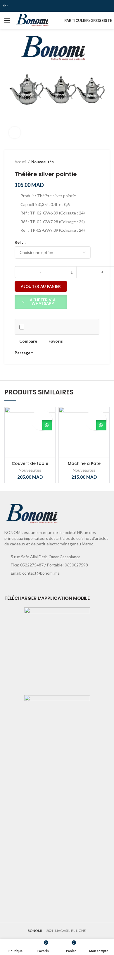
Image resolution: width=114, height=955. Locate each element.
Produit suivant (96, 162)
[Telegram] (66, 353)
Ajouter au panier (41, 286)
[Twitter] (45, 353)
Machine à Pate (84, 463)
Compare (28, 341)
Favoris (56, 341)
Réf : (19, 242)
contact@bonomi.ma (41, 573)
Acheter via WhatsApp (43, 302)
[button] (41, 300)
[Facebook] (39, 353)
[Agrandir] (14, 132)
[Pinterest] (52, 353)
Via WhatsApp (47, 425)
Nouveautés (42, 161)
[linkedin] (59, 353)
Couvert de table (30, 463)
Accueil (21, 161)
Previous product (85, 162)
